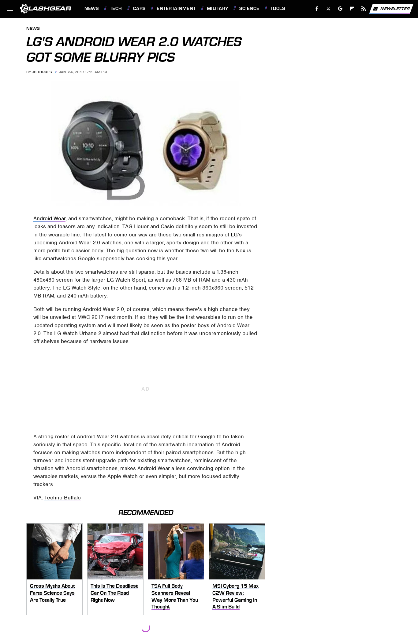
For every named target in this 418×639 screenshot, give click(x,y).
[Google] (340, 8)
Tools (278, 8)
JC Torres (42, 72)
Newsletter (395, 8)
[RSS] (363, 8)
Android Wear (49, 218)
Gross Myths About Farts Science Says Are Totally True (52, 593)
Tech (116, 8)
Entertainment (176, 8)
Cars (139, 8)
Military (217, 8)
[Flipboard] (352, 8)
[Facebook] (316, 8)
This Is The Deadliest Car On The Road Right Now (114, 593)
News (91, 8)
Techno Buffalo (62, 497)
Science (249, 8)
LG (234, 234)
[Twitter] (328, 8)
